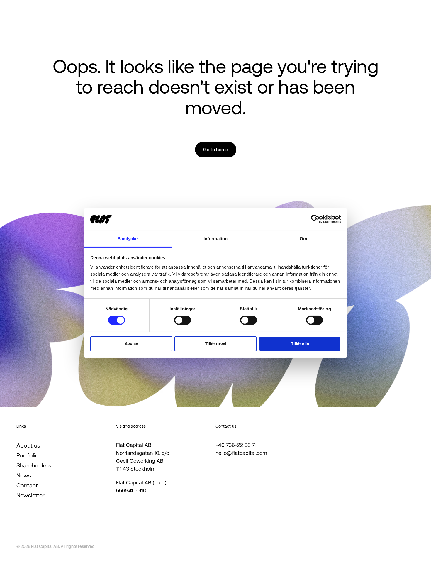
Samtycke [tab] (128, 238)
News (23, 475)
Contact (27, 485)
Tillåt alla (300, 343)
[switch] (182, 320)
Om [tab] (303, 238)
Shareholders (33, 465)
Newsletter (30, 495)
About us (28, 445)
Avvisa (131, 343)
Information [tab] (215, 238)
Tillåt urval (215, 343)
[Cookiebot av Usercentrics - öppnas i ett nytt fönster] (315, 219)
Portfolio (27, 455)
